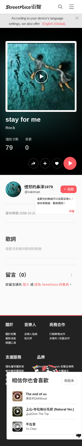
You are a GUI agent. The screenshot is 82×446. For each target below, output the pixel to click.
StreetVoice (23, 7)
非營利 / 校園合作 (59, 338)
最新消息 (10, 338)
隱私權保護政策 (14, 366)
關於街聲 (10, 334)
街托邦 (28, 338)
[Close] (77, 18)
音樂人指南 (30, 334)
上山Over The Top (37, 413)
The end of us (36, 394)
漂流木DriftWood (36, 398)
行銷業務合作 (57, 334)
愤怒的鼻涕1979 (38, 187)
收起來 (69, 381)
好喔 (71, 211)
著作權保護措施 (14, 371)
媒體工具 (10, 342)
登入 (26, 284)
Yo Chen (31, 429)
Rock (10, 128)
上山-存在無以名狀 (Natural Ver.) (50, 409)
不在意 (31, 424)
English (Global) (53, 24)
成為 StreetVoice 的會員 (51, 284)
